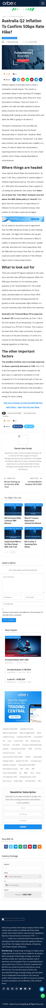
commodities (38, 737)
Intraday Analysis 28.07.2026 (16, 659)
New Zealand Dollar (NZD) (27, 765)
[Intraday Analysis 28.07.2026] (23, 646)
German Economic (9, 753)
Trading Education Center (28, 777)
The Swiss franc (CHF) (10, 777)
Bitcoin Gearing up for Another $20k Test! (12, 484)
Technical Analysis (13, 637)
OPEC (27, 769)
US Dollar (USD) (30, 781)
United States (18, 781)
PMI (33, 769)
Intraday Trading (8, 761)
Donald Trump (35, 741)
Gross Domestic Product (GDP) (13, 757)
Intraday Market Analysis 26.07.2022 (33, 483)
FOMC (30, 749)
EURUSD (5, 749)
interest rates (37, 757)
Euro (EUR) (16, 745)
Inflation (5, 416)
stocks (38, 773)
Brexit (39, 733)
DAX (27, 741)
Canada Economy (8, 737)
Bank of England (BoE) (27, 733)
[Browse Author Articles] (23, 440)
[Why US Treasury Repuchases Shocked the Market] (33, 509)
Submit (23, 826)
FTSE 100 (38, 749)
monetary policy (36, 761)
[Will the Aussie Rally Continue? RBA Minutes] (13, 509)
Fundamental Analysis (9, 38)
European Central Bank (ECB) (31, 745)
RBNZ (25, 773)
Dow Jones (6, 745)
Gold (19, 753)
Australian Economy (30, 413)
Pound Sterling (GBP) (10, 773)
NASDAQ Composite (9, 765)
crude (9, 741)
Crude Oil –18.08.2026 (16, 679)
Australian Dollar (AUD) (14, 413)
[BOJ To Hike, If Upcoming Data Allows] (33, 533)
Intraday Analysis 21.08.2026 (19, 669)
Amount (6, 864)
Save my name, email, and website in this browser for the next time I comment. (22, 613)
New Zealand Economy (10, 769)
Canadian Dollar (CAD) (24, 737)
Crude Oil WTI (18, 741)
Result (6, 890)
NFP (21, 769)
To (5, 881)
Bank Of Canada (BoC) (10, 733)
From (6, 873)
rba (20, 773)
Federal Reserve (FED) (18, 749)
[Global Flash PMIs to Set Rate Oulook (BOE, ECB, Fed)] (13, 533)
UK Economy (7, 781)
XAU (39, 781)
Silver (32, 773)
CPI (4, 741)
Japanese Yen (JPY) (22, 761)
